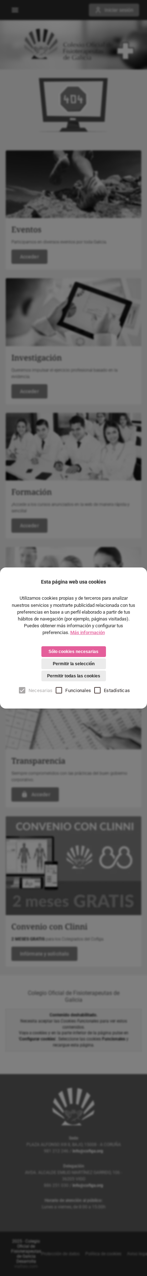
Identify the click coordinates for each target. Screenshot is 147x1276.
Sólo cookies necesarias (73, 651)
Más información (87, 632)
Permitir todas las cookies (73, 675)
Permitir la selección (74, 663)
